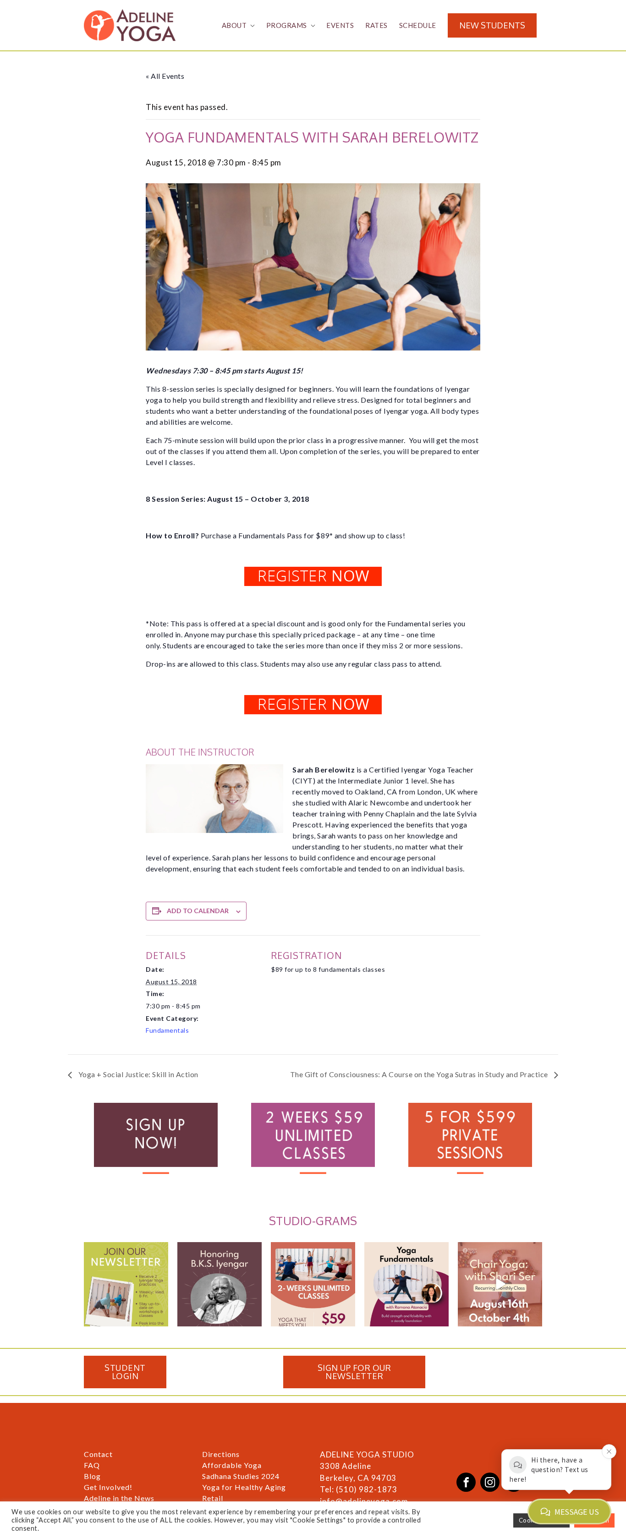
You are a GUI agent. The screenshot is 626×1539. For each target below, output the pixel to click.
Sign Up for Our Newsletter (354, 1372)
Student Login (125, 1372)
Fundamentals (167, 1030)
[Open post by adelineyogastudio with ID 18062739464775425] (406, 1284)
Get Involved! (108, 1487)
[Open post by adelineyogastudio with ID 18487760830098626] (219, 1284)
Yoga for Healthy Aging (244, 1487)
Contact (98, 1454)
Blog (92, 1476)
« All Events (165, 75)
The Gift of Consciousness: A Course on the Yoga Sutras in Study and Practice (420, 1074)
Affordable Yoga (232, 1465)
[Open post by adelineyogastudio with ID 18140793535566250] (500, 1284)
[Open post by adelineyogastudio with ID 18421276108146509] (313, 1284)
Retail (212, 1498)
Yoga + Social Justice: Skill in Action (137, 1074)
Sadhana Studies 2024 (241, 1476)
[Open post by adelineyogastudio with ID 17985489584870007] (126, 1284)
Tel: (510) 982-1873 (358, 1489)
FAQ (92, 1465)
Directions (221, 1454)
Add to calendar (198, 911)
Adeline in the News (119, 1498)
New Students (492, 25)
